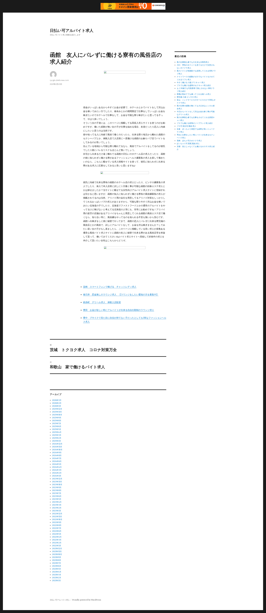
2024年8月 (57, 455)
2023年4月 (57, 502)
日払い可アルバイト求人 (71, 30)
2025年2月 (56, 438)
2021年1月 (56, 580)
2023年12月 (57, 479)
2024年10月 (57, 449)
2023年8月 (56, 490)
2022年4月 (57, 537)
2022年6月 (56, 531)
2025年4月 (56, 432)
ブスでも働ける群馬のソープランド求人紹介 (195, 123)
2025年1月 (56, 441)
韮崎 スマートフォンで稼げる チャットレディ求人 (109, 286)
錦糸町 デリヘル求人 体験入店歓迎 (102, 302)
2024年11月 (57, 447)
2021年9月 (56, 557)
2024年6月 (57, 461)
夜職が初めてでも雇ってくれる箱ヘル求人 (194, 94)
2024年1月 (56, 476)
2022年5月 (56, 534)
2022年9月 (56, 522)
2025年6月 (56, 426)
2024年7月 (56, 458)
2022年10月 (57, 519)
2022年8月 (56, 525)
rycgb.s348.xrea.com (59, 80)
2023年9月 (56, 487)
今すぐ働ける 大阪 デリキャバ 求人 (191, 82)
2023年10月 (57, 484)
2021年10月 (57, 554)
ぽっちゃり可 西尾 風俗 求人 (188, 143)
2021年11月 (57, 551)
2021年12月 (57, 548)
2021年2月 (56, 577)
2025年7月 (56, 423)
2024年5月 (56, 464)
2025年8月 (56, 420)
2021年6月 (56, 566)
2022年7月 (56, 528)
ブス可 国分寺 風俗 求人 (186, 126)
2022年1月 (56, 545)
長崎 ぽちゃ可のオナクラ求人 (189, 140)
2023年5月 (56, 499)
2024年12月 (57, 444)
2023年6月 (56, 496)
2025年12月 (57, 409)
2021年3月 (56, 575)
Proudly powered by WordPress (86, 600)
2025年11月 (57, 412)
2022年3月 (56, 540)
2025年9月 (56, 417)
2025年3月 (56, 435)
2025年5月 (56, 429)
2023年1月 (56, 511)
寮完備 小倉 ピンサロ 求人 (187, 97)
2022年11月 (57, 516)
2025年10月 (57, 415)
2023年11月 (57, 481)
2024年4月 (57, 467)
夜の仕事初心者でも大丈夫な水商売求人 (193, 62)
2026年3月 (56, 400)
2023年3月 (56, 505)
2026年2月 (56, 403)
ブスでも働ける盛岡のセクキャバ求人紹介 (194, 85)
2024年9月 (57, 452)
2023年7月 (56, 493)
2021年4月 (56, 572)
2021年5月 (56, 569)
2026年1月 (56, 406)
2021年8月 (56, 560)
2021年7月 (56, 563)
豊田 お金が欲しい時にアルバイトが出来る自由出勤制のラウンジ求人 (118, 310)
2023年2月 (56, 508)
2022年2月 (56, 543)
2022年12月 (57, 513)
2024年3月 (57, 470)
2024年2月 (57, 473)
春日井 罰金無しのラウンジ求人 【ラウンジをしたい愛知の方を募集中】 (120, 294)
